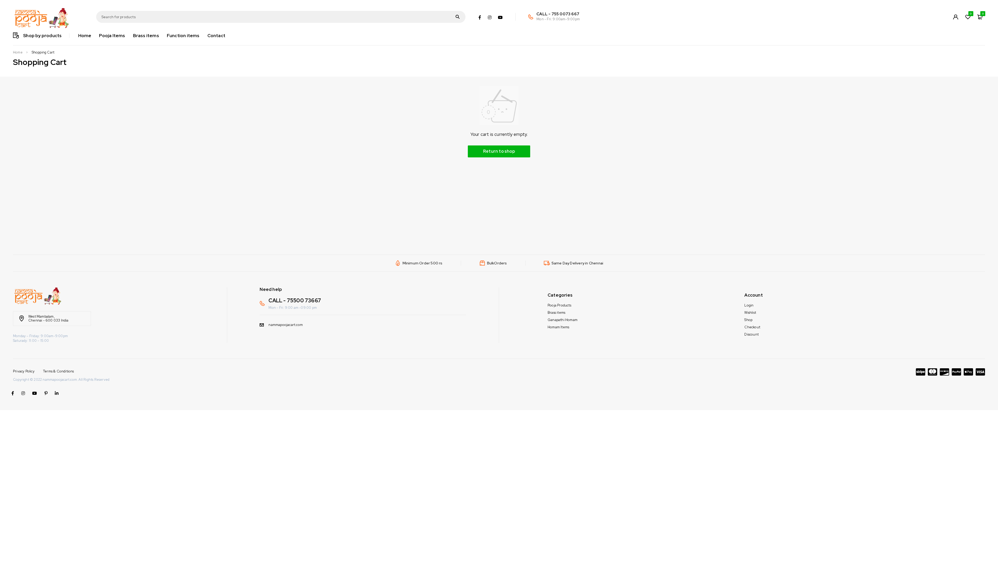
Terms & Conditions (58, 371)
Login (748, 305)
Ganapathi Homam (562, 320)
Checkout (752, 327)
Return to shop (499, 151)
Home (18, 52)
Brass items (556, 312)
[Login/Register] (956, 17)
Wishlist (750, 312)
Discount (751, 334)
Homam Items (558, 327)
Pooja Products (559, 305)
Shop (748, 320)
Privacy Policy (24, 371)
